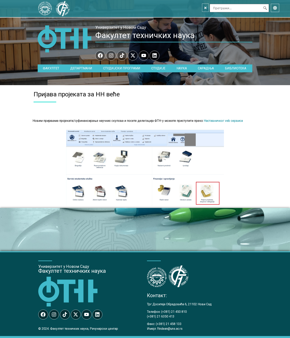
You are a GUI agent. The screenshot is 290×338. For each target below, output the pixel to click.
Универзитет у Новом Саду (120, 27)
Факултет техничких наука (145, 35)
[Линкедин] (154, 56)
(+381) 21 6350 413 (160, 316)
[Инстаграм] (111, 56)
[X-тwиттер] (133, 56)
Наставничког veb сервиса (223, 121)
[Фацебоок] (100, 56)
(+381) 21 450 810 (174, 312)
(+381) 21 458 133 (168, 324)
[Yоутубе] (144, 56)
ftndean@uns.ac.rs (169, 329)
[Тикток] (122, 56)
